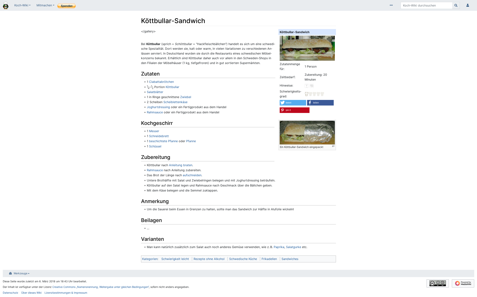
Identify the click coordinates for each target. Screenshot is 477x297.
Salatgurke (293, 247)
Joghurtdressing (158, 107)
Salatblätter (155, 92)
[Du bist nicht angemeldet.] (468, 5)
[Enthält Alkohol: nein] (307, 85)
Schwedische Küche (243, 259)
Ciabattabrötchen (161, 82)
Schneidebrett (159, 136)
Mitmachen (44, 5)
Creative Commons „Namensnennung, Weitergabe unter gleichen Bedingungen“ (100, 286)
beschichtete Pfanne (163, 141)
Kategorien (149, 259)
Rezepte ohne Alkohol (209, 259)
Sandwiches (290, 259)
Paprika (279, 247)
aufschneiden (192, 175)
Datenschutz (10, 292)
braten (187, 165)
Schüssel (155, 146)
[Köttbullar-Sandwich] (307, 48)
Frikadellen (269, 259)
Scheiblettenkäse (175, 102)
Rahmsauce (155, 112)
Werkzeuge (20, 273)
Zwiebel (185, 97)
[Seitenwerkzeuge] (392, 5)
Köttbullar (172, 87)
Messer (154, 131)
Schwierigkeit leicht (175, 259)
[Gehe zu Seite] (456, 5)
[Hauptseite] (5, 6)
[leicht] (314, 94)
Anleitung (175, 165)
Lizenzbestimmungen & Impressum (66, 292)
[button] (293, 103)
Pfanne (191, 141)
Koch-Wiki (21, 5)
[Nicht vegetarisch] (312, 85)
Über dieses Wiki (31, 292)
